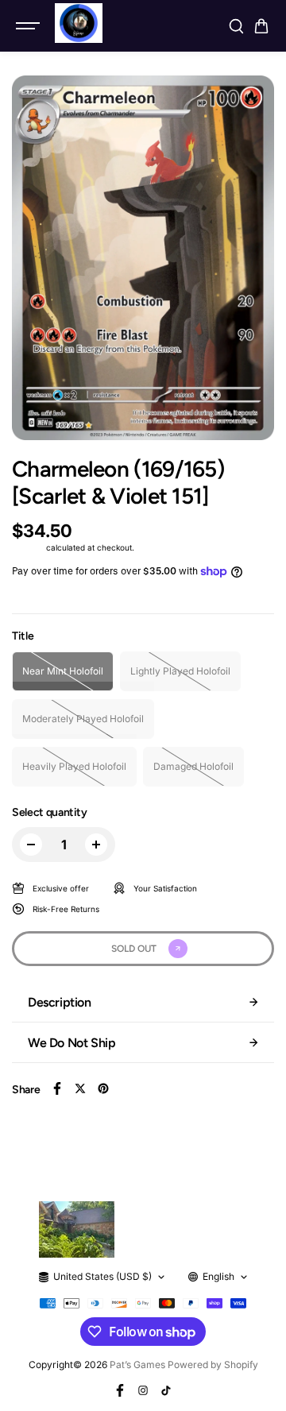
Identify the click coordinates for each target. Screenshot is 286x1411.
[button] (261, 26)
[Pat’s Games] (78, 23)
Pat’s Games (137, 1364)
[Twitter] (80, 1088)
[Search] (236, 26)
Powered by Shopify (213, 1364)
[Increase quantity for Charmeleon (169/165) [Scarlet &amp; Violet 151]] (96, 844)
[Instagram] (143, 1390)
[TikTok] (166, 1390)
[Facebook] (57, 1088)
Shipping (28, 547)
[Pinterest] (103, 1088)
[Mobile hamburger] (29, 26)
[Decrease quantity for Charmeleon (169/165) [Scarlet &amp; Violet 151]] (31, 844)
